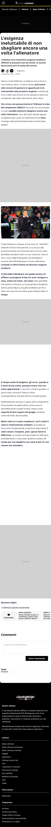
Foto (3, 780)
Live (3, 763)
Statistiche (6, 757)
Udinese (24, 9)
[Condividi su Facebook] (7, 70)
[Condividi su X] (11, 70)
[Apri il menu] (3, 2)
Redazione (6, 796)
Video (4, 783)
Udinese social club (10, 760)
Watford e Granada (10, 776)
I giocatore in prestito (11, 767)
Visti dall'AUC (7, 773)
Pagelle (5, 753)
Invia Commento (37, 658)
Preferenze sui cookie (11, 821)
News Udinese (39, 9)
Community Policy (9, 812)
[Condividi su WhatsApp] (2, 70)
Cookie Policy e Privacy (11, 815)
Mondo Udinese (9, 9)
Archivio (5, 808)
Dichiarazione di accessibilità (14, 818)
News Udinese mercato (11, 750)
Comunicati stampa (10, 770)
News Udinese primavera (12, 747)
